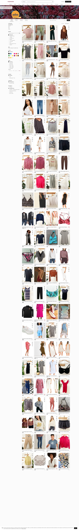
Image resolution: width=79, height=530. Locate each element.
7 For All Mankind (12, 40)
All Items (10, 75)
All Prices (11, 61)
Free (10, 76)
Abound (10, 44)
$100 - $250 (11, 66)
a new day (11, 41)
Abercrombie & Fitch (12, 43)
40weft (10, 39)
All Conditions (11, 81)
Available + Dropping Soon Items (14, 89)
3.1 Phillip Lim (11, 38)
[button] (24, 1)
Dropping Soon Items (12, 90)
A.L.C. (10, 42)
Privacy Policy (24, 528)
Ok (75, 528)
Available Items (11, 88)
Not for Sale (11, 93)
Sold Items (11, 92)
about (65, 20)
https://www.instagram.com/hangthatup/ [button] (29, 16)
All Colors (11, 51)
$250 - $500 (12, 67)
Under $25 (11, 62)
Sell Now (62, 1)
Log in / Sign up (68, 1)
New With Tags (11, 83)
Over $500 (11, 68)
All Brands (11, 34)
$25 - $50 (11, 63)
